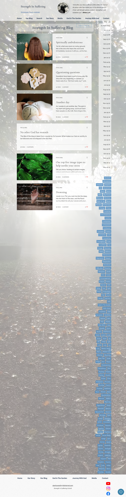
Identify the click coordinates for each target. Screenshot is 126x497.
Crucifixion (102, 245)
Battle (109, 191)
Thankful (101, 462)
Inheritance (107, 331)
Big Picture (107, 194)
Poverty (108, 375)
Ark (100, 188)
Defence (108, 251)
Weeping (102, 468)
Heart (109, 318)
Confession (107, 228)
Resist (109, 405)
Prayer (103, 378)
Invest (103, 335)
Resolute (101, 408)
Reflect (108, 398)
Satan (99, 422)
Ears (103, 275)
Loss (105, 345)
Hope (109, 325)
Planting (101, 372)
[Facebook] (108, 493)
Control (108, 231)
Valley (109, 465)
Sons (109, 438)
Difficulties (99, 268)
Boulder (98, 204)
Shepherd (107, 432)
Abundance (107, 181)
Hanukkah (99, 315)
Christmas (107, 211)
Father (98, 288)
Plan (109, 368)
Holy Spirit (101, 325)
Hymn (109, 328)
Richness (102, 415)
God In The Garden (104, 305)
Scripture (100, 425)
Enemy (108, 281)
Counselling (107, 238)
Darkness (108, 248)
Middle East (107, 352)
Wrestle (108, 472)
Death (101, 251)
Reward (108, 412)
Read (109, 392)
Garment (108, 298)
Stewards (107, 445)
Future (108, 295)
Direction (108, 268)
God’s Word (107, 308)
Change (102, 208)
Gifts (109, 301)
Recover (101, 398)
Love (98, 348)
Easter (108, 275)
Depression (100, 258)
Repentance (101, 405)
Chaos (109, 208)
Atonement (107, 188)
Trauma (108, 462)
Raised (103, 392)
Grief (109, 311)
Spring (100, 445)
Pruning (101, 385)
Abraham (108, 178)
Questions (107, 388)
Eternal (103, 285)
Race (97, 392)
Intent (97, 335)
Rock (109, 415)
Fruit (103, 295)
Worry (109, 468)
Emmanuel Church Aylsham (30, 12)
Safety (100, 418)
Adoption (108, 184)
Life (98, 341)
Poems (108, 372)
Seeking (101, 428)
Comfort (108, 218)
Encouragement (105, 278)
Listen (100, 345)
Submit (100, 455)
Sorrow (102, 442)
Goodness (102, 311)
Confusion (100, 231)
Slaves (98, 435)
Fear (103, 288)
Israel (109, 335)
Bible (100, 194)
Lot (109, 345)
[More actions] (88, 37)
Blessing (99, 198)
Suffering (108, 455)
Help (102, 321)
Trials (103, 465)
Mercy (99, 352)
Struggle (108, 452)
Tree (97, 465)
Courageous (101, 241)
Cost (109, 235)
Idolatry (99, 331)
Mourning (108, 355)
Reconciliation (106, 395)
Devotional (107, 265)
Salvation (108, 418)
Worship (101, 472)
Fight (109, 288)
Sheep (100, 432)
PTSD (98, 362)
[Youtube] (108, 483)
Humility (102, 328)
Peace (109, 362)
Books (109, 201)
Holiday (108, 321)
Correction (102, 235)
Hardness (107, 315)
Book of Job (101, 201)
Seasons (108, 425)
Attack (103, 191)
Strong (101, 452)
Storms (100, 448)
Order (109, 358)
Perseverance (106, 365)
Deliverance (107, 255)
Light (109, 341)
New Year (102, 358)
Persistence (102, 368)
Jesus (104, 338)
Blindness (107, 198)
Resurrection (100, 412)
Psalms (108, 385)
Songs (103, 438)
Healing (102, 318)
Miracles (100, 355)
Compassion (107, 224)
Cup (109, 245)
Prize (109, 378)
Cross (109, 241)
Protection (99, 382)
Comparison (107, 221)
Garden (100, 298)
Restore (108, 408)
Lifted (103, 341)
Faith (109, 285)
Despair (108, 258)
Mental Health (106, 348)
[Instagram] (108, 488)
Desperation (107, 261)
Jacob (99, 338)
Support (103, 458)
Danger (100, 248)
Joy (109, 338)
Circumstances (106, 214)
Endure (101, 281)
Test (109, 458)
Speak (109, 442)
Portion (101, 375)
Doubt (109, 271)
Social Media (106, 435)
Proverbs (108, 382)
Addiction (100, 184)
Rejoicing (108, 402)
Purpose (99, 388)
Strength (108, 448)
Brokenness (107, 204)
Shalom (108, 428)
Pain (103, 362)
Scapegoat (107, 422)
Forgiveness (107, 291)
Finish (99, 291)
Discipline (101, 271)
